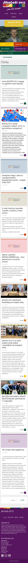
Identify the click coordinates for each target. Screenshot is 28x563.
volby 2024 (13, 13)
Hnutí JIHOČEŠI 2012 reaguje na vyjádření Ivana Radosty (13, 82)
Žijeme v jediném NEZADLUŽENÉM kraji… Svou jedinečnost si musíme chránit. (13, 258)
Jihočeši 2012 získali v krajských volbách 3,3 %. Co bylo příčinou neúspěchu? (13, 126)
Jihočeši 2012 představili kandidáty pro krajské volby (13, 301)
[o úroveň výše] (4, 53)
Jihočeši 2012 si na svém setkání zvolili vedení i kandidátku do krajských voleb (12, 344)
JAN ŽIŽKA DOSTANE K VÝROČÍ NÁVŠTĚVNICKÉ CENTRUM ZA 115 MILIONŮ (13, 398)
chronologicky (7, 57)
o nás (6, 13)
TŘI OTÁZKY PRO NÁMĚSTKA (13, 450)
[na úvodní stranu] (2, 53)
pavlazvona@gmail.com (6, 545)
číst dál (21, 103)
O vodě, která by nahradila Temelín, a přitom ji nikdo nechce (12, 210)
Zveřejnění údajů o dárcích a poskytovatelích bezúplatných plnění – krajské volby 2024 (13, 179)
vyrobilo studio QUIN (14, 561)
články (20, 13)
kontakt (13, 17)
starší (22, 500)
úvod (8, 53)
